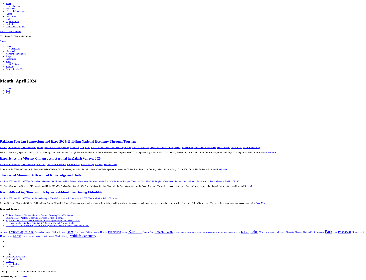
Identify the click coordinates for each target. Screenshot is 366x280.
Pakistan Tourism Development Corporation (111, 147)
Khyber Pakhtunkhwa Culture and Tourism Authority (215, 232)
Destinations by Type (15, 26)
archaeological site (21, 232)
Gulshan (89, 232)
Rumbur (99, 164)
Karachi (135, 231)
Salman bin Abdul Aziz (185, 181)
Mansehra (264, 232)
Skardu (25, 236)
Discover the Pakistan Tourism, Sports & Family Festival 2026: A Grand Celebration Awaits (47, 225)
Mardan (272, 232)
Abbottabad (4, 232)
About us (15, 6)
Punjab (9, 14)
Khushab (177, 232)
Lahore (245, 231)
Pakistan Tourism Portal (10, 31)
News (28, 147)
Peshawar (344, 232)
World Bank (236, 147)
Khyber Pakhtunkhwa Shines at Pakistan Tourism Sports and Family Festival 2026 (43, 220)
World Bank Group (251, 147)
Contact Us (11, 266)
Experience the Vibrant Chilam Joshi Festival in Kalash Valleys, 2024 (51, 158)
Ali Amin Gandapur (40, 198)
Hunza (103, 232)
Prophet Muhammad (164, 181)
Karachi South (164, 232)
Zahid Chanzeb (110, 198)
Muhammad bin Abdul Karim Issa (93, 181)
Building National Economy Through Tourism (58, 147)
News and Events (14, 259)
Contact (3, 41)
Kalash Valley (73, 164)
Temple (51, 236)
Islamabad (10, 8)
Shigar (10, 236)
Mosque (281, 232)
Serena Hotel (187, 147)
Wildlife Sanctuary (83, 236)
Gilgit (82, 232)
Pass (335, 232)
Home (8, 3)
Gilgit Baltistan (12, 21)
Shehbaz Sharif (231, 181)
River (3, 235)
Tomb (57, 236)
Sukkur (37, 236)
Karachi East (148, 232)
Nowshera (320, 232)
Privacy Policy (12, 264)
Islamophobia (48, 181)
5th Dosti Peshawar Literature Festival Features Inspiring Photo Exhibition (39, 215)
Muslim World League (120, 181)
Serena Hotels (223, 147)
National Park (309, 232)
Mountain (290, 232)
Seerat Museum (217, 181)
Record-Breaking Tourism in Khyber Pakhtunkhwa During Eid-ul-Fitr (52, 192)
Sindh (8, 19)
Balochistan (11, 16)
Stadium (31, 236)
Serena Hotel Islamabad (205, 147)
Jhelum (124, 232)
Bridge (48, 232)
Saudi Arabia (202, 181)
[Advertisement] (183, 117)
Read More (271, 152)
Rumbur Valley (110, 164)
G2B (82, 147)
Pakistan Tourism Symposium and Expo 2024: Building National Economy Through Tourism (68, 141)
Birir (33, 164)
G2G (87, 147)
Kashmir (9, 24)
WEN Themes (20, 276)
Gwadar (96, 232)
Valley (65, 235)
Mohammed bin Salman (65, 181)
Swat (44, 235)
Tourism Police (95, 198)
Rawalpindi (358, 232)
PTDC (177, 147)
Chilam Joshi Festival (56, 164)
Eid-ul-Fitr (55, 198)
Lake (254, 232)
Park (328, 231)
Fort (76, 232)
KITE (84, 198)
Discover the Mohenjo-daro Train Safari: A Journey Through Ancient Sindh (40, 223)
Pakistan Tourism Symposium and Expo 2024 (152, 147)
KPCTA (237, 232)
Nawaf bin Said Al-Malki (142, 181)
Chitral (63, 232)
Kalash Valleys (87, 164)
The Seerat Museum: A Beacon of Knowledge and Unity (41, 175)
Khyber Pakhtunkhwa (16, 11)
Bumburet (40, 164)
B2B (33, 147)
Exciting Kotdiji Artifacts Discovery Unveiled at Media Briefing (34, 218)
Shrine (17, 236)
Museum (298, 232)
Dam (70, 232)
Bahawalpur (39, 232)
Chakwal (55, 232)
